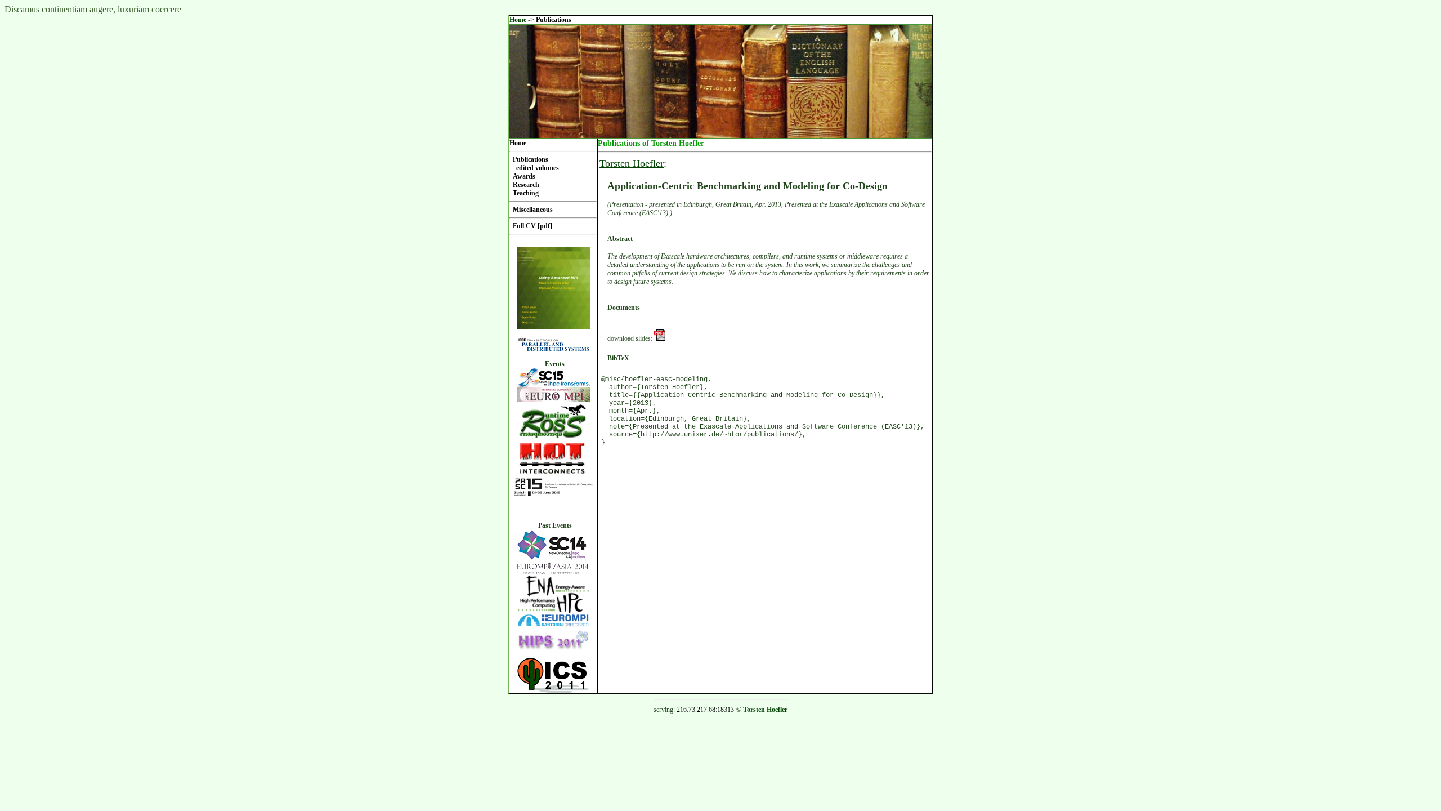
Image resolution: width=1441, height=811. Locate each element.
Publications (553, 20)
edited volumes (537, 168)
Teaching (526, 193)
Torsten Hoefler (631, 163)
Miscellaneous (533, 209)
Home (517, 20)
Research (526, 185)
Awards (524, 176)
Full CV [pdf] (532, 226)
